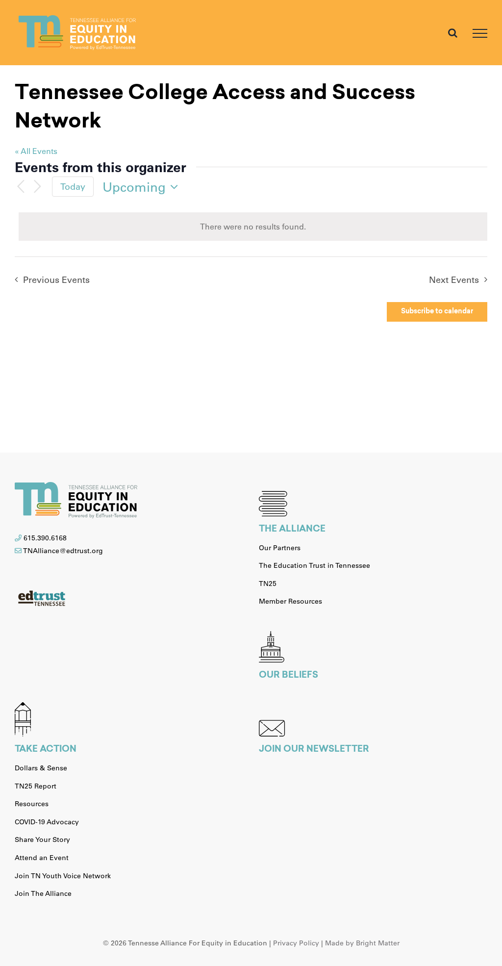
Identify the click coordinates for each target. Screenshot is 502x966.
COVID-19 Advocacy (47, 821)
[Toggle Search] (452, 33)
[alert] (253, 226)
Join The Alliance (43, 893)
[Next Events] (37, 186)
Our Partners (280, 547)
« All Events (36, 151)
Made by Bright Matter (362, 943)
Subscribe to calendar (437, 311)
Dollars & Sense (41, 767)
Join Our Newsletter (314, 749)
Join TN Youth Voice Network (63, 875)
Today (72, 186)
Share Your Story (42, 839)
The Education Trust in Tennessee (314, 565)
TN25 (267, 583)
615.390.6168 (45, 538)
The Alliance (292, 529)
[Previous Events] (20, 186)
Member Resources (290, 601)
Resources (32, 803)
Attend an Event (42, 857)
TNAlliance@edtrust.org (63, 550)
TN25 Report (35, 786)
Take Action (45, 749)
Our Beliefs (288, 675)
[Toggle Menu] (480, 33)
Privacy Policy (296, 943)
